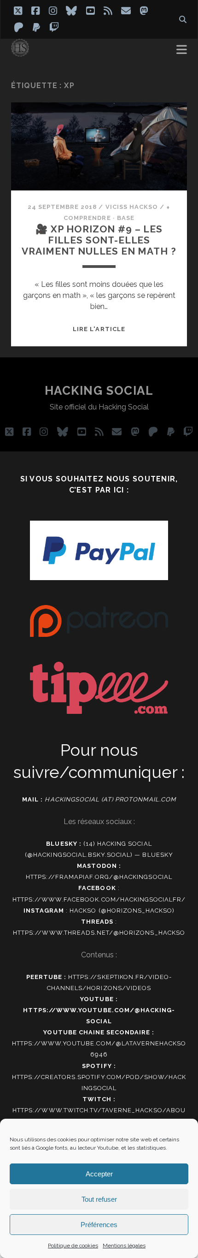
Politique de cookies (73, 1245)
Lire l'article (99, 329)
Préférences (99, 1224)
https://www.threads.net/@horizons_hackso (99, 932)
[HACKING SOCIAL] (20, 52)
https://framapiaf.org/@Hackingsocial (99, 876)
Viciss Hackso (131, 206)
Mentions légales (124, 1245)
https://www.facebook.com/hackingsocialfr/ (99, 899)
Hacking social (99, 391)
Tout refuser (99, 1199)
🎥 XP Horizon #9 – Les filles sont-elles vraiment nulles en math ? (99, 240)
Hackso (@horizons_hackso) (122, 910)
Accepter (99, 1174)
